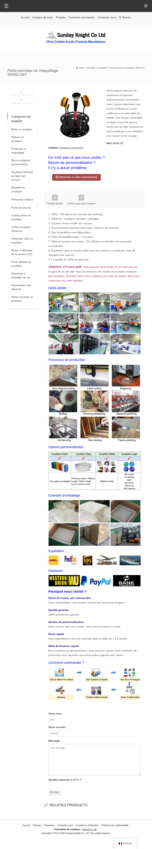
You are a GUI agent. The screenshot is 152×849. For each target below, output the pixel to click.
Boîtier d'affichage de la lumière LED (21, 252)
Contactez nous (107, 17)
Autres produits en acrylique (22, 298)
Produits (60, 17)
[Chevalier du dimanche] (76, 44)
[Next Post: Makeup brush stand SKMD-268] (22, 100)
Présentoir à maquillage (71, 147)
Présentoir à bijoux (22, 199)
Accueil (25, 17)
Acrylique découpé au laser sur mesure (22, 176)
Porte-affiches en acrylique (21, 263)
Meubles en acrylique (18, 189)
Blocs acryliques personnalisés (20, 162)
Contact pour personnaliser (81, 203)
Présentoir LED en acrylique (22, 240)
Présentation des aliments (21, 287)
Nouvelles (49, 825)
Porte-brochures (20, 207)
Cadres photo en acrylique (21, 217)
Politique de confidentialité (115, 825)
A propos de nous (42, 17)
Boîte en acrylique (21, 129)
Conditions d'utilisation (87, 825)
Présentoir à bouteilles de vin (20, 275)
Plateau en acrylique (17, 139)
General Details (55, 203)
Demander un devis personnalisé (78, 177)
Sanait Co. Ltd (89, 829)
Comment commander (81, 17)
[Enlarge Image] (74, 90)
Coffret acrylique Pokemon (21, 229)
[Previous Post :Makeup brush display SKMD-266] (21, 91)
